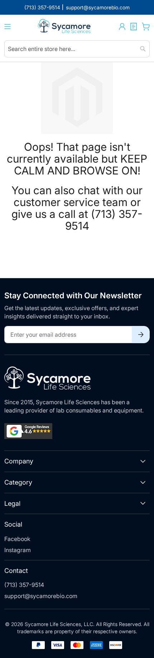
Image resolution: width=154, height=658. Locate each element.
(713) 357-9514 (24, 584)
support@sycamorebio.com (40, 595)
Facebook (17, 538)
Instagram (17, 550)
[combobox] (77, 48)
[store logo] (65, 26)
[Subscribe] (141, 334)
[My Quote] (134, 27)
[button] (122, 26)
